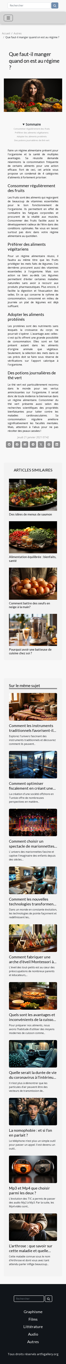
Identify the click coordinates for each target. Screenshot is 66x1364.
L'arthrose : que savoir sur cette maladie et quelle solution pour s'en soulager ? (32, 1250)
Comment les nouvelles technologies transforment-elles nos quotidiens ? (32, 904)
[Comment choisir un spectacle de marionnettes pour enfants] (33, 822)
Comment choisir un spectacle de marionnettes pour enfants (31, 846)
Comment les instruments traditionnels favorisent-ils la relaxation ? (32, 730)
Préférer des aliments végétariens (32, 132)
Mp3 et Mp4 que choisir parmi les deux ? (29, 1190)
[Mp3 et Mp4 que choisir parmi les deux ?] (33, 1169)
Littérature (33, 1326)
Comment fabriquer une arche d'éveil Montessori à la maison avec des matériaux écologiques (31, 964)
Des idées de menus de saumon (30, 514)
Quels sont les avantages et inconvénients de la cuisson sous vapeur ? (32, 1019)
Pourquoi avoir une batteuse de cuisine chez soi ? (30, 651)
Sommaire (33, 124)
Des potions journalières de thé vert (31, 140)
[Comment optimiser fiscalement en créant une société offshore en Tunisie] (33, 764)
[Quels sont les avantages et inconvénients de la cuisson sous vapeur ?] (33, 995)
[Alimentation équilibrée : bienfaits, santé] (33, 537)
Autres (18, 33)
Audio (33, 1334)
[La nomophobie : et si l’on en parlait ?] (33, 1111)
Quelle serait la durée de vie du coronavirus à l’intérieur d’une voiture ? (33, 1077)
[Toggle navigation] (8, 18)
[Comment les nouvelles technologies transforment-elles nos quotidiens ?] (33, 880)
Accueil (6, 33)
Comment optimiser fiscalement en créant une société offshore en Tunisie (32, 788)
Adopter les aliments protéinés (32, 136)
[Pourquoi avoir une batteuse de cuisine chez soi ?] (33, 630)
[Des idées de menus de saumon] (33, 495)
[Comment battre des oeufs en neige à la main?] (33, 584)
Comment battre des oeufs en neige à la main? (29, 605)
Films (33, 1319)
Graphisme (33, 1311)
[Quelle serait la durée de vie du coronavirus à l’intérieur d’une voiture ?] (33, 1053)
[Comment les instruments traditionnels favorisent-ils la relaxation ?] (33, 706)
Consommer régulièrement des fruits (32, 128)
